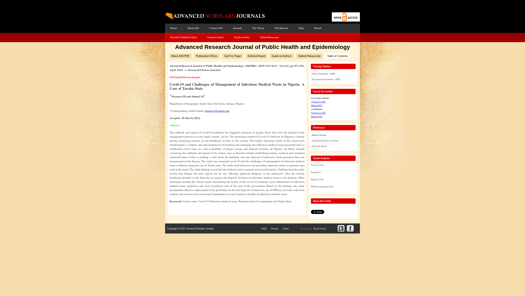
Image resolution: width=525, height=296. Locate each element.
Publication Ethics (207, 56)
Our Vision (258, 28)
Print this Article (319, 146)
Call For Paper (232, 56)
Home (173, 28)
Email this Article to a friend (325, 140)
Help (301, 28)
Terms (285, 228)
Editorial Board (256, 56)
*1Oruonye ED (318, 102)
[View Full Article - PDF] (323, 74)
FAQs (264, 228)
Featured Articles (215, 37)
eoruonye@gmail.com (217, 111)
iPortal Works (319, 228)
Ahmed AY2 (317, 105)
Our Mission (281, 28)
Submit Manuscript (269, 37)
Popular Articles (242, 37)
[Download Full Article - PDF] (326, 79)
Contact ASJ (216, 28)
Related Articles (319, 135)
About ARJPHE (180, 56)
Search (318, 28)
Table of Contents (337, 56)
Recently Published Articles (183, 37)
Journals (237, 28)
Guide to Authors (282, 56)
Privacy (274, 228)
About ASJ (193, 28)
